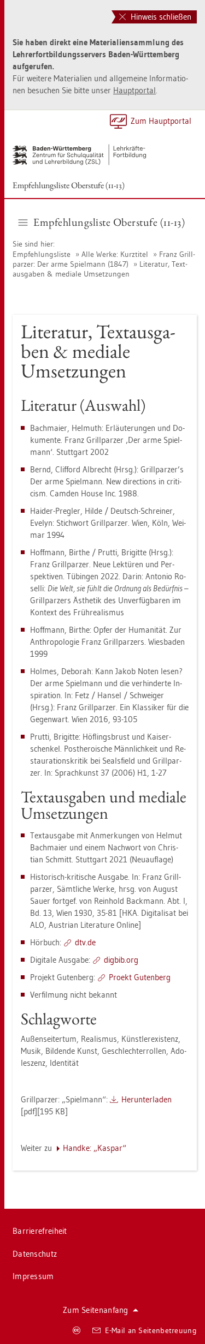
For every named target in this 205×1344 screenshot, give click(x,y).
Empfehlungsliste (42, 254)
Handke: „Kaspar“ (94, 1148)
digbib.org (121, 960)
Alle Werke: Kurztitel (114, 254)
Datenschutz (35, 1254)
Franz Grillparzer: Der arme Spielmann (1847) (104, 259)
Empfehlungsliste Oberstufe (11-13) (69, 185)
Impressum (33, 1276)
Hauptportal (134, 90)
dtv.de (85, 942)
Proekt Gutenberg (140, 977)
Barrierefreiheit (40, 1231)
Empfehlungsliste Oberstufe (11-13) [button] (109, 222)
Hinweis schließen (159, 16)
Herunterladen (146, 1099)
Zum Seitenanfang (95, 1310)
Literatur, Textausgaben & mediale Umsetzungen (100, 269)
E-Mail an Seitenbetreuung (151, 1330)
